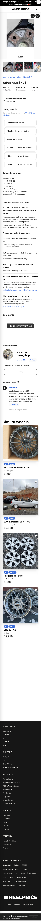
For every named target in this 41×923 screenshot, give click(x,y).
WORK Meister (21, 877)
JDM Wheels (7, 873)
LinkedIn (6, 829)
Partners (6, 848)
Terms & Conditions (9, 841)
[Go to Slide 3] (29, 67)
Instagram (6, 815)
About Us (6, 742)
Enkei (25, 869)
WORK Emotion (21, 881)
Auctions (6, 735)
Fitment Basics (8, 779)
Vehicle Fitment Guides (11, 786)
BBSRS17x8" (10, 630)
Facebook (6, 819)
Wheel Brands (7, 789)
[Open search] (37, 9)
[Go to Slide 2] (18, 67)
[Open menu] (3, 9)
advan (19, 77)
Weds (11, 877)
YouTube (6, 826)
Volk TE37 (22, 885)
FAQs (4, 760)
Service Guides (8, 800)
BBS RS (24, 865)
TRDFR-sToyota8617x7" (17, 467)
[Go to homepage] (20, 9)
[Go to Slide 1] (8, 67)
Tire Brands (7, 793)
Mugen (23, 873)
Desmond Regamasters (11, 869)
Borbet (16, 865)
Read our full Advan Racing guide (14, 307)
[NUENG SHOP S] (8, 354)
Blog (4, 745)
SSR (4, 877)
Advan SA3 (7, 865)
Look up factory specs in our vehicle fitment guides (20, 290)
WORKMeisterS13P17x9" (17, 521)
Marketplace (7, 731)
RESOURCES (9, 774)
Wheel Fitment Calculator (11, 782)
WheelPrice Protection (10, 767)
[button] (20, 36)
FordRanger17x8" (13, 575)
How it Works (7, 764)
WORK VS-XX (7, 881)
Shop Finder (7, 797)
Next (40, 143)
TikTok (5, 822)
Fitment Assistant (9, 804)
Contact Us (6, 757)
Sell (4, 738)
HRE (16, 873)
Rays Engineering (9, 885)
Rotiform (32, 873)
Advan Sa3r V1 (27, 77)
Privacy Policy (7, 844)
